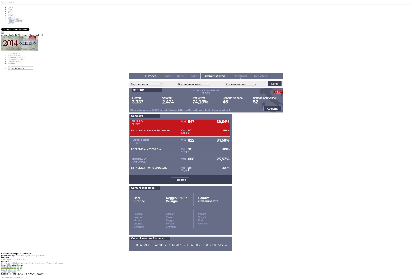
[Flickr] (15, 268)
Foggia (169, 220)
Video (10, 11)
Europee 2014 (14, 56)
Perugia (172, 201)
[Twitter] (5, 268)
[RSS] (18, 268)
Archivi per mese (8, 272)
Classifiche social (15, 61)
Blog (10, 9)
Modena (138, 220)
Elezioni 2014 (14, 54)
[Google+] (8, 268)
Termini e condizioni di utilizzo (14, 278)
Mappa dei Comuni (16, 59)
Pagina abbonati (15, 21)
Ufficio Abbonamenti (21, 263)
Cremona (171, 226)
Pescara (138, 214)
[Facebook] (2, 268)
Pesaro (202, 214)
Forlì (200, 220)
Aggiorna (272, 108)
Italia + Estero (173, 76)
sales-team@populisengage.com (30, 255)
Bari (137, 198)
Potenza (138, 217)
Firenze (139, 201)
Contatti (11, 23)
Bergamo (139, 226)
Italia (194, 76)
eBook (10, 15)
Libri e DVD (19, 259)
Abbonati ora (13, 19)
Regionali (260, 76)
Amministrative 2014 (17, 57)
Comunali (240, 76)
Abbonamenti (7, 259)
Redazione (6, 263)
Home (10, 7)
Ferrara (170, 223)
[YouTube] (12, 268)
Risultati (11, 63)
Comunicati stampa (55, 263)
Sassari (170, 214)
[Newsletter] (2, 33)
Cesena (202, 223)
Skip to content (7, 2)
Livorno (138, 223)
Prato (169, 217)
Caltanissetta (208, 201)
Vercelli (202, 217)
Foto (10, 13)
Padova (204, 198)
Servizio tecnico (38, 263)
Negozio (11, 17)
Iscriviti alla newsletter (10, 270)
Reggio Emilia (176, 198)
